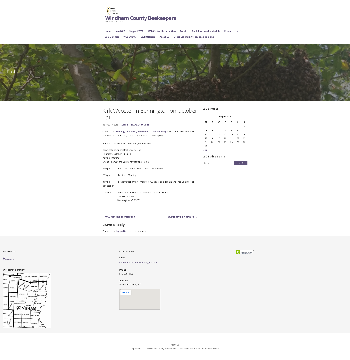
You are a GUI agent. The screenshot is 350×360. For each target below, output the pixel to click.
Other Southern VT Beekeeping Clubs (194, 36)
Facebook (9, 259)
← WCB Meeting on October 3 (119, 216)
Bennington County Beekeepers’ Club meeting (141, 131)
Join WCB (120, 31)
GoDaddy (214, 348)
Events (183, 31)
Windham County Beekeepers (140, 17)
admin (125, 125)
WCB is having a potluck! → (182, 216)
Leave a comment (140, 125)
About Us (164, 36)
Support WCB (136, 31)
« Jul (205, 149)
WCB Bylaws (129, 36)
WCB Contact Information (162, 31)
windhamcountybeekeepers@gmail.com (138, 262)
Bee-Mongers (112, 36)
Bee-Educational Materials (206, 31)
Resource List (231, 31)
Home (108, 31)
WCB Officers (148, 36)
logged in (121, 231)
